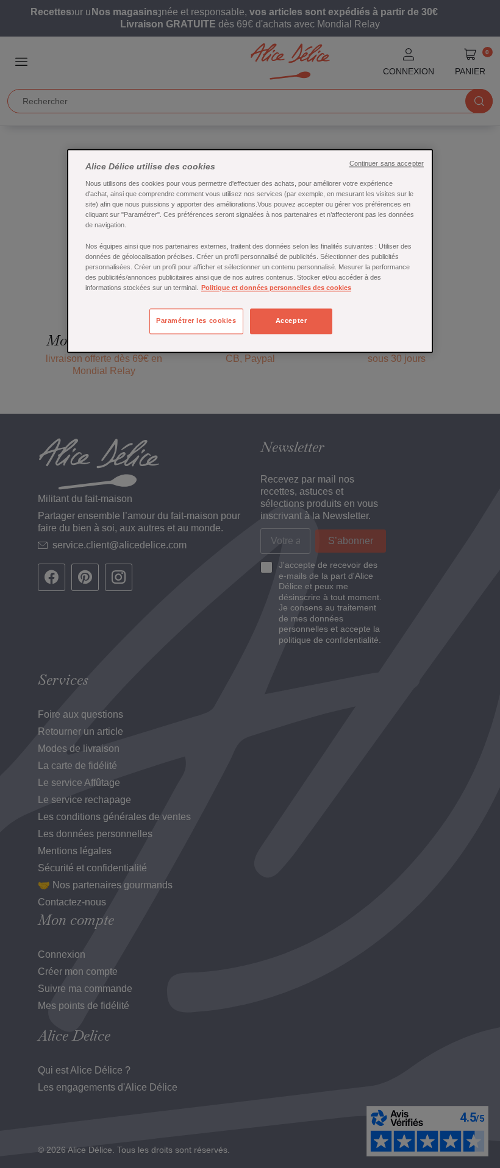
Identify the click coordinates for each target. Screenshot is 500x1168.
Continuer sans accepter (386, 163)
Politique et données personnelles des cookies (276, 287)
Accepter (291, 320)
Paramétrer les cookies (196, 320)
